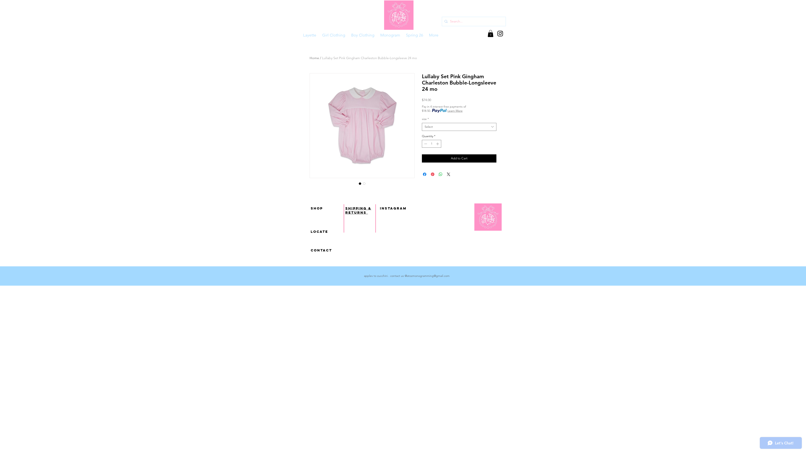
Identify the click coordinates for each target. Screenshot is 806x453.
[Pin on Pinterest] (432, 174)
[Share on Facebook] (424, 174)
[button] (490, 33)
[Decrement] (425, 143)
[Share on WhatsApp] (440, 174)
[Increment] (438, 143)
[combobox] (459, 127)
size (425, 119)
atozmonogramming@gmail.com (428, 276)
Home (314, 58)
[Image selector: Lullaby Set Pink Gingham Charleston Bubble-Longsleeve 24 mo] (360, 183)
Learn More (455, 111)
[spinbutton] (431, 143)
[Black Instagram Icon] (500, 33)
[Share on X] (448, 174)
